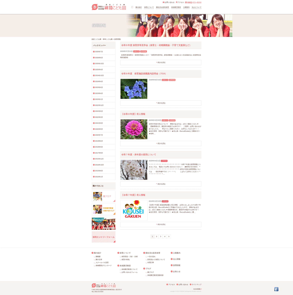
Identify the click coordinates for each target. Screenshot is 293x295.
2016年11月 (99, 159)
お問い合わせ (183, 284)
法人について (196, 7)
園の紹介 (139, 7)
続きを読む (162, 62)
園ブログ (150, 272)
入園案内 (186, 7)
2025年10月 (99, 63)
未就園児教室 (176, 7)
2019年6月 (99, 141)
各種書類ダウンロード (104, 265)
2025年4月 (99, 69)
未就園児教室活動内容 (155, 275)
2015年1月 (99, 177)
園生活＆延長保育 (162, 7)
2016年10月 (99, 165)
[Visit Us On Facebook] (276, 291)
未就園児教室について (130, 269)
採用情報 (143, 51)
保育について (149, 7)
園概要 (98, 256)
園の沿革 (99, 259)
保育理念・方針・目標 (130, 256)
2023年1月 (99, 99)
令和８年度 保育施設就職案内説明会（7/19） (144, 73)
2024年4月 (99, 81)
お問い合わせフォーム (130, 272)
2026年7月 (99, 52)
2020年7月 (99, 135)
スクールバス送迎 (102, 262)
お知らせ (136, 51)
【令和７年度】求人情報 (133, 195)
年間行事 (150, 262)
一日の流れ (151, 256)
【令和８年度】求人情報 (133, 114)
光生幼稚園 (196, 289)
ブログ (148, 269)
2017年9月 (99, 153)
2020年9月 (99, 129)
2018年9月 (99, 147)
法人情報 (176, 259)
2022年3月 (99, 117)
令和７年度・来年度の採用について (138, 154)
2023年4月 (99, 93)
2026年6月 (99, 58)
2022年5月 (99, 111)
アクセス (171, 284)
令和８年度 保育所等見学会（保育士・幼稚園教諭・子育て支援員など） (156, 45)
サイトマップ (196, 284)
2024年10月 (99, 75)
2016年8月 (99, 171)
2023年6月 (99, 87)
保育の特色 (126, 259)
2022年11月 (99, 105)
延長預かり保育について (156, 259)
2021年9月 (99, 123)
